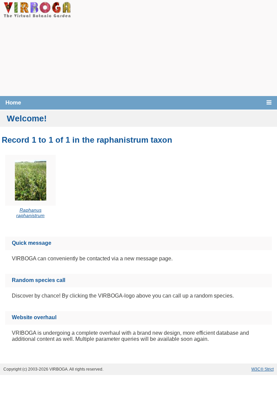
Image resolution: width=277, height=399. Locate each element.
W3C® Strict (262, 369)
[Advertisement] (174, 47)
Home (13, 102)
